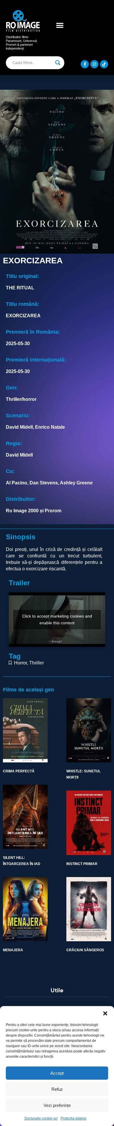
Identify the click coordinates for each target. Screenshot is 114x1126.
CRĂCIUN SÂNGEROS (85, 950)
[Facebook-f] (85, 64)
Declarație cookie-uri (41, 1118)
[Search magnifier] (58, 63)
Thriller (36, 662)
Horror (20, 662)
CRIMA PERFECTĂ (18, 771)
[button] (105, 1013)
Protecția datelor (74, 1118)
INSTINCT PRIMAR (81, 864)
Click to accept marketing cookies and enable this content (57, 619)
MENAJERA (13, 950)
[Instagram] (94, 64)
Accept (57, 1073)
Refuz (57, 1089)
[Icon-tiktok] (104, 64)
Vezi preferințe (57, 1105)
